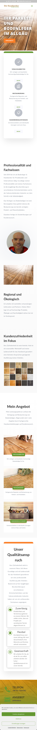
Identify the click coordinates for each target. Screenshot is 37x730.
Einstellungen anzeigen (18, 723)
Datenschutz (20, 727)
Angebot (10, 40)
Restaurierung (18, 488)
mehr (18, 80)
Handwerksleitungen (18, 521)
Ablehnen (18, 719)
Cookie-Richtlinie (12, 727)
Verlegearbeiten (18, 454)
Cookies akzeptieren (18, 714)
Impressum (26, 727)
